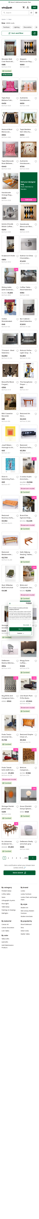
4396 (26, 858)
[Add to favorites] (17, 59)
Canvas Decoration (8, 928)
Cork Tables (5, 931)
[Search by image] (31, 12)
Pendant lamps (6, 891)
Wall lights (5, 913)
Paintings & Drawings (9, 910)
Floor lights (5, 904)
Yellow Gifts (5, 939)
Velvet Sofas (25, 931)
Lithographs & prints (8, 900)
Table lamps (5, 907)
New (9, 19)
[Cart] (24, 7)
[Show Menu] (36, 12)
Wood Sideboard (26, 924)
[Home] (11, 7)
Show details (26, 624)
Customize (19, 633)
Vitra (22, 928)
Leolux (23, 891)
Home (4, 19)
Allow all (20, 629)
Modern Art (24, 908)
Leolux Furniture (26, 894)
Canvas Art (5, 924)
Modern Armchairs (27, 916)
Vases (3, 897)
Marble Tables (25, 934)
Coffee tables (6, 894)
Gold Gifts (5, 942)
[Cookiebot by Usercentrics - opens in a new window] (26, 603)
